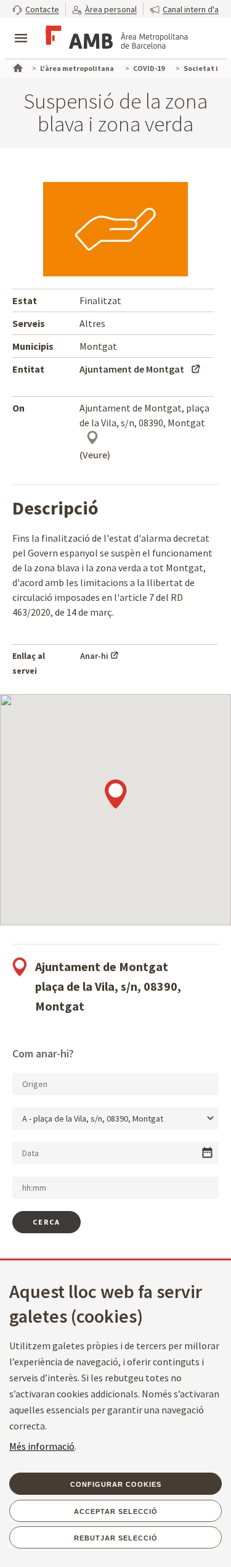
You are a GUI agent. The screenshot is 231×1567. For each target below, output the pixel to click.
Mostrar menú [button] (21, 28)
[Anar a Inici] (16, 66)
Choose (207, 1152)
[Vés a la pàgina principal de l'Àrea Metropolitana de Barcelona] (114, 39)
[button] (35, 8)
